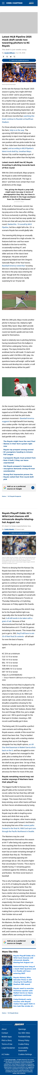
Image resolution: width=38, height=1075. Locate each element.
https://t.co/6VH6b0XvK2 (12, 675)
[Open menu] (3, 3)
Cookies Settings (25, 1054)
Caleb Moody (9, 529)
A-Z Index (5, 1054)
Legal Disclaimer (8, 1048)
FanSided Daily (24, 1037)
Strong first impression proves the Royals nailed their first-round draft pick (18, 477)
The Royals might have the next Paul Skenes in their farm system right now (19, 443)
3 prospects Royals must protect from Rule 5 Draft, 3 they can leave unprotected (19, 460)
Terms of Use (7, 1044)
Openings (22, 1029)
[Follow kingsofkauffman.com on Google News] (32, 487)
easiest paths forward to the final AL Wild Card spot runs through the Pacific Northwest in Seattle (19, 828)
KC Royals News (13, 1013)
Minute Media (12, 1059)
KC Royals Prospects (14, 496)
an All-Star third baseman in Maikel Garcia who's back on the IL (18, 747)
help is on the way (17, 130)
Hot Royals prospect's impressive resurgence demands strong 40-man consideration (19, 468)
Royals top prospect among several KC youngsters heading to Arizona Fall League (18, 452)
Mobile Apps (7, 1037)
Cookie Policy (23, 1044)
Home (4, 496)
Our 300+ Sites (24, 1033)
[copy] (14, 56)
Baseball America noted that (13, 266)
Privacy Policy (23, 1040)
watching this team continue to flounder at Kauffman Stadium (18, 119)
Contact (5, 1033)
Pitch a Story (7, 1040)
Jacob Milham (9, 53)
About (4, 1029)
